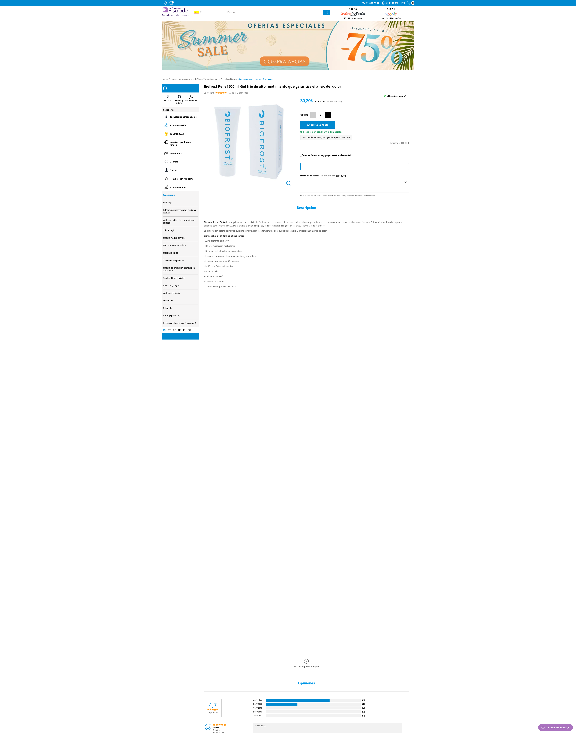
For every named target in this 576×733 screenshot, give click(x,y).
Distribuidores (191, 101)
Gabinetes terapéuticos (180, 260)
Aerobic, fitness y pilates (180, 278)
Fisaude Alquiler (180, 187)
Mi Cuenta (168, 101)
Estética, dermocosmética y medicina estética (180, 211)
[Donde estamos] (166, 3)
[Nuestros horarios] (171, 3)
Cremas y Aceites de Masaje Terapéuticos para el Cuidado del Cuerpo (208, 79)
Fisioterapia (173, 79)
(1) (363, 704)
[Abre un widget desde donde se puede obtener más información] (555, 728)
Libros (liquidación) (180, 315)
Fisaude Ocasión (180, 125)
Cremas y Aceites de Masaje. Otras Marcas (256, 79)
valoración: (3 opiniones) (226, 93)
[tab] (168, 99)
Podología (180, 202)
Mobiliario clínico (180, 253)
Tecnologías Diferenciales (180, 116)
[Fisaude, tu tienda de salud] (176, 12)
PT (169, 330)
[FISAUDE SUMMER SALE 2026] (288, 45)
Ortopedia (180, 308)
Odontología (180, 230)
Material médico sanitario (180, 238)
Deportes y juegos (180, 285)
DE (174, 330)
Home (164, 79)
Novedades (180, 153)
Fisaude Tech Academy (180, 178)
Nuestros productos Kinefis (180, 143)
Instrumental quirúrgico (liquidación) (180, 323)
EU (189, 330)
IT (184, 330)
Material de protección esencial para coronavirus (180, 269)
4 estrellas (257, 704)
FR (179, 330)
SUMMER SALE (180, 134)
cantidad (304, 115)
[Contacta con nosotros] (403, 3)
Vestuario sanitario (180, 293)
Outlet (180, 170)
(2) (363, 700)
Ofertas (180, 161)
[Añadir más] (328, 115)
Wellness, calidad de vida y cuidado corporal (180, 222)
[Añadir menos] (313, 115)
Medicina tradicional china (180, 245)
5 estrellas (257, 700)
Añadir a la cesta (317, 125)
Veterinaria (180, 300)
